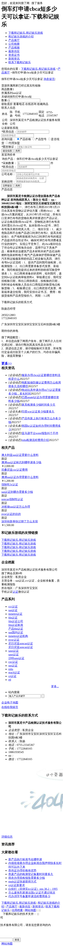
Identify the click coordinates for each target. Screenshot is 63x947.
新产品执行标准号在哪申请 (25, 859)
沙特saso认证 (16, 658)
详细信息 (7, 836)
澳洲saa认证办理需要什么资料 (19, 477)
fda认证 (13, 617)
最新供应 (14, 51)
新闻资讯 (14, 58)
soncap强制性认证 (12, 499)
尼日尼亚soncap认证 (20, 643)
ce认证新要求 (16, 885)
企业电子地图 (9, 702)
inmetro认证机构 (18, 636)
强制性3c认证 (9, 484)
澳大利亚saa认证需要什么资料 (19, 454)
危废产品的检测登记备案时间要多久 (30, 874)
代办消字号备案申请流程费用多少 (29, 896)
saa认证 (13, 610)
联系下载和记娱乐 (19, 62)
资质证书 (14, 54)
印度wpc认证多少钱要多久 (38, 411)
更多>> (6, 363)
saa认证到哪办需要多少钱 (17, 491)
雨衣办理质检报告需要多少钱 (26, 877)
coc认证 (13, 661)
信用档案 (17, 910)
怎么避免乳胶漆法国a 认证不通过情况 (31, 892)
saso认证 (13, 650)
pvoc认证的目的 (11, 514)
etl (9, 679)
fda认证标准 (15, 624)
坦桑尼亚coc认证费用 (14, 469)
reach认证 (14, 672)
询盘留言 (49, 79)
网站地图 (30, 910)
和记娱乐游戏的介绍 (21, 36)
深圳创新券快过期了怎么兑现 (19, 521)
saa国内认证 (15, 632)
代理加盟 (14, 143)
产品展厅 (14, 40)
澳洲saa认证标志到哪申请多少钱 (21, 462)
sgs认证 (13, 665)
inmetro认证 (15, 613)
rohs (10, 669)
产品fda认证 (15, 628)
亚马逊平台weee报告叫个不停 (40, 433)
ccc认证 (13, 606)
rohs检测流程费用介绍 (35, 440)
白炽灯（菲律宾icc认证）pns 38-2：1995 (33, 888)
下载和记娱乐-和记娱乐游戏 (25, 32)
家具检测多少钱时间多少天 (38, 404)
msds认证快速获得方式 (22, 881)
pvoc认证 (13, 639)
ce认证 (12, 676)
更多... (55, 686)
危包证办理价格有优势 (22, 870)
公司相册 (14, 43)
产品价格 (25, 139)
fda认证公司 (15, 621)
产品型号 (41, 139)
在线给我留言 (9, 707)
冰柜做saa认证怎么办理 (15, 506)
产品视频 (14, 47)
